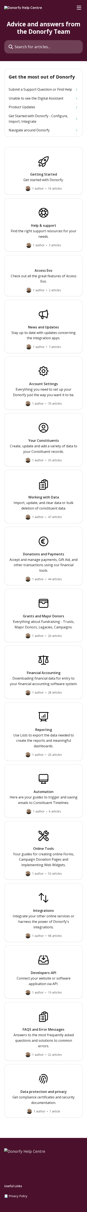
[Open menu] (79, 7)
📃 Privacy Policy (15, 1196)
